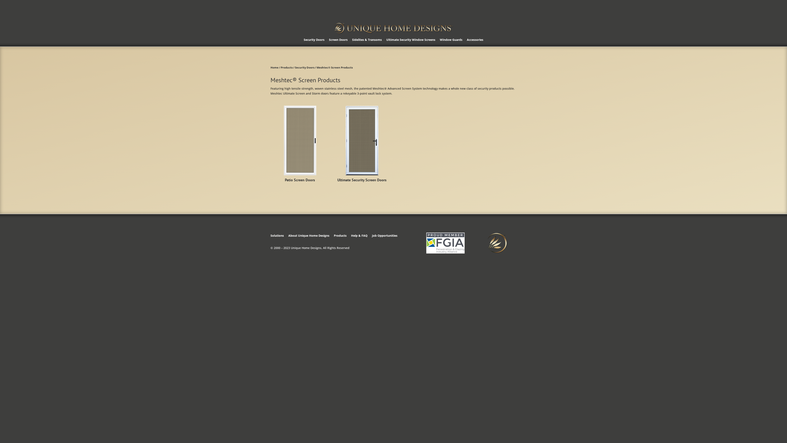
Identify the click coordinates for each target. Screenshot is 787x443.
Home (275, 67)
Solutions (277, 235)
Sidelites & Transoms (367, 40)
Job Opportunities (384, 235)
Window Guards (451, 40)
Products (287, 67)
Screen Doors (338, 40)
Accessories (475, 40)
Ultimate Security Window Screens (410, 40)
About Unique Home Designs (308, 235)
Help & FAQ (359, 235)
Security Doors (314, 40)
